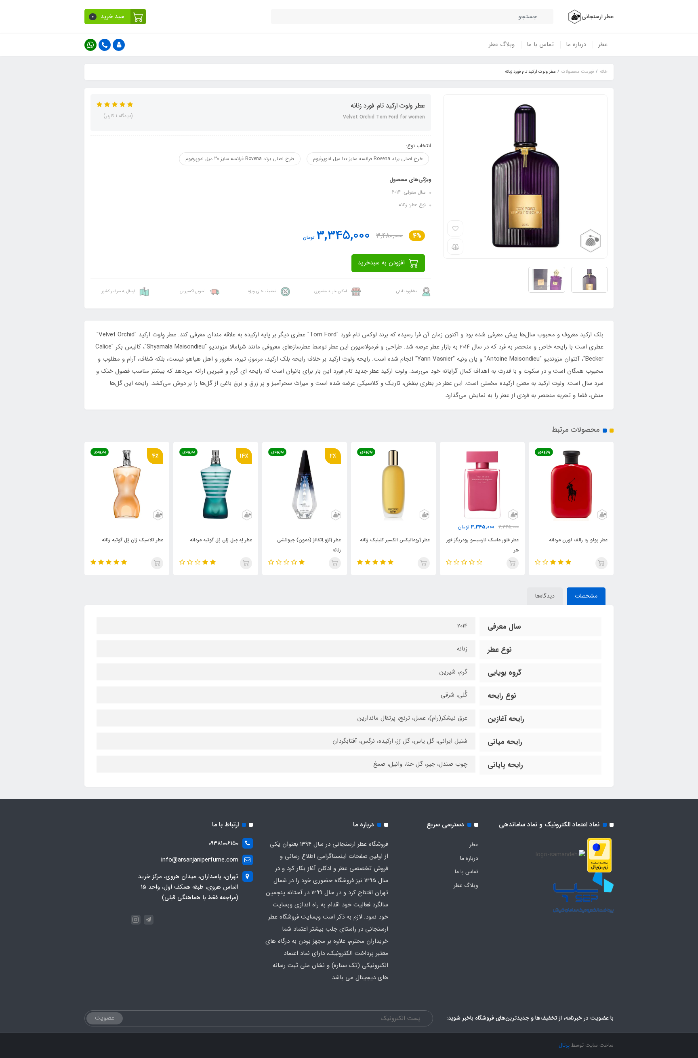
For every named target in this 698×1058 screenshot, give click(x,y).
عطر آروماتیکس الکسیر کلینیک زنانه (395, 540)
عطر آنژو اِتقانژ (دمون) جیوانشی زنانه (309, 545)
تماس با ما (540, 44)
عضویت (104, 1018)
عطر (603, 44)
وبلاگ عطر (502, 44)
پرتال (564, 1045)
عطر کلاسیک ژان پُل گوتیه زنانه (132, 540)
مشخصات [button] (586, 595)
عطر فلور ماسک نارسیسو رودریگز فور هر (482, 545)
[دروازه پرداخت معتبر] (599, 855)
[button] (115, 16)
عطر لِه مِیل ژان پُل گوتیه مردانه (221, 540)
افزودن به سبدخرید (382, 263)
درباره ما (576, 44)
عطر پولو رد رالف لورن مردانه (578, 540)
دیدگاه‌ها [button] (545, 595)
